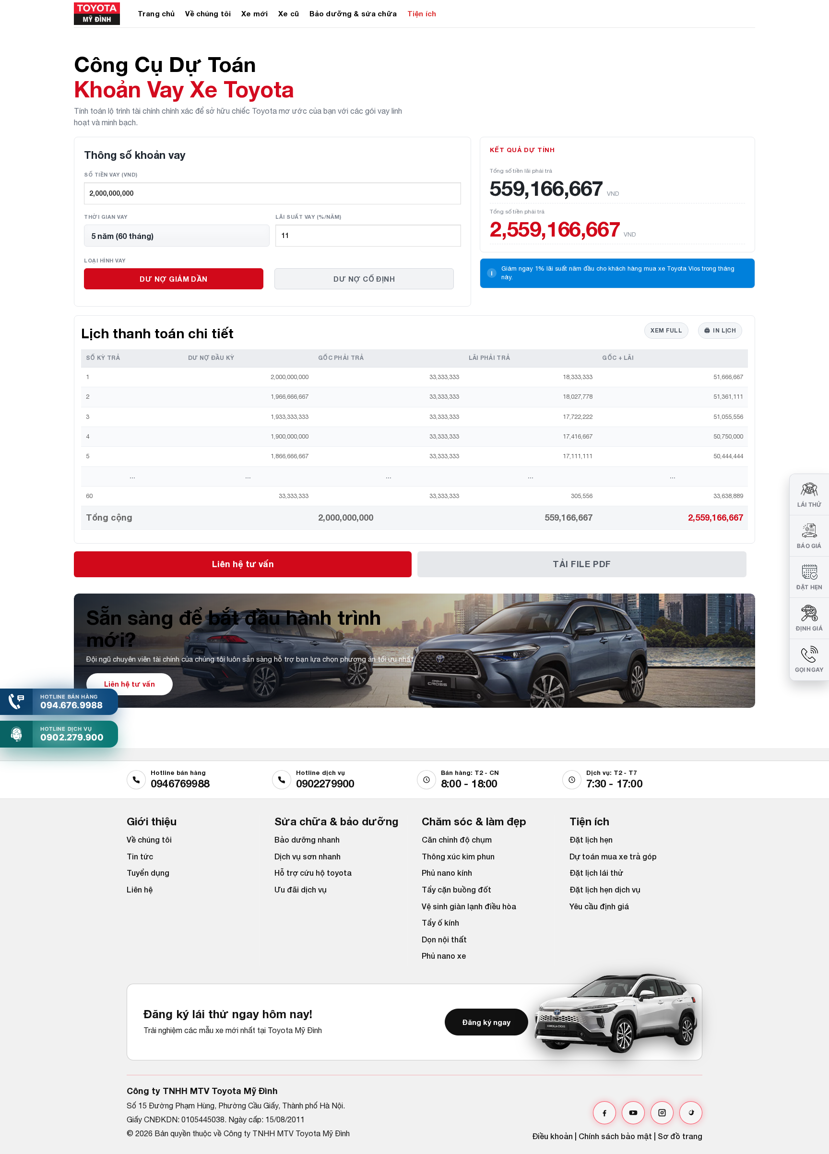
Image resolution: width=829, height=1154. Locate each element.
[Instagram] (662, 1112)
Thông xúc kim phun (458, 856)
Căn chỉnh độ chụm (457, 839)
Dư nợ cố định (364, 278)
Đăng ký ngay (486, 1022)
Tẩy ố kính (440, 922)
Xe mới (254, 13)
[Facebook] (604, 1112)
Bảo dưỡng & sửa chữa (353, 13)
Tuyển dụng (148, 872)
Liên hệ (140, 889)
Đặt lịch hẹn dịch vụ (604, 889)
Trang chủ (156, 13)
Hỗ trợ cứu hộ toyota (313, 872)
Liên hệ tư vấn (243, 564)
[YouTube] (633, 1112)
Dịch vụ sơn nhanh (307, 856)
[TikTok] (690, 1112)
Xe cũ (288, 13)
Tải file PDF (582, 564)
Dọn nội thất (444, 939)
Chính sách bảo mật (615, 1136)
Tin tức (140, 856)
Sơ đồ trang (680, 1136)
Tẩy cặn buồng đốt (456, 889)
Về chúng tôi (208, 13)
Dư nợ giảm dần (173, 278)
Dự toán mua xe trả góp (613, 856)
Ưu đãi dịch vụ (300, 889)
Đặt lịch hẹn (591, 839)
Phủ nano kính (447, 872)
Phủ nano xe (444, 955)
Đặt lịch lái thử (596, 872)
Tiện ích (421, 13)
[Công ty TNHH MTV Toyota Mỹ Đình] (98, 13)
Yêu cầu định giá (599, 906)
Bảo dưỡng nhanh (307, 839)
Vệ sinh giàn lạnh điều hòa (469, 906)
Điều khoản (552, 1136)
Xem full (666, 330)
